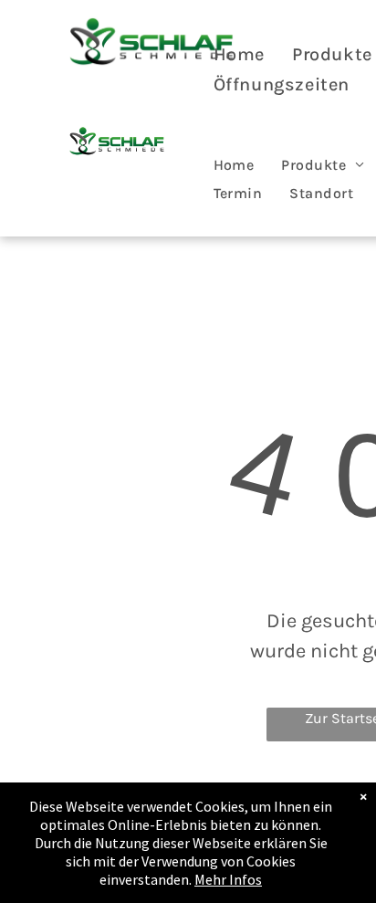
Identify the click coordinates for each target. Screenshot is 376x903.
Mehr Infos (228, 879)
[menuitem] (239, 54)
